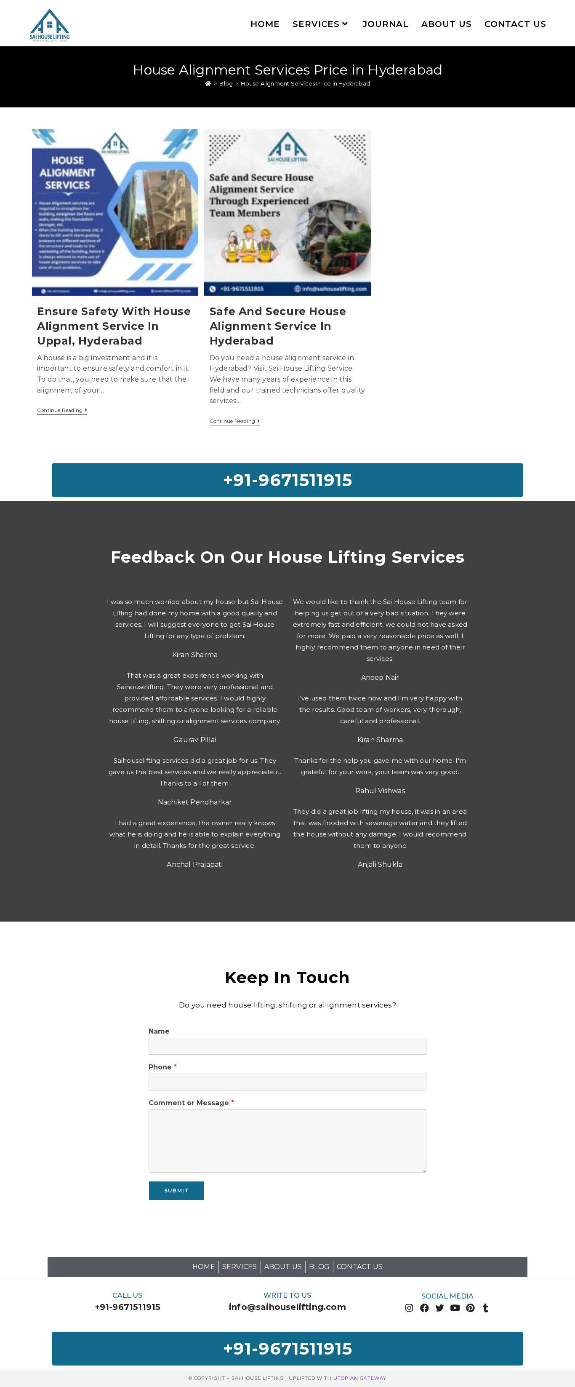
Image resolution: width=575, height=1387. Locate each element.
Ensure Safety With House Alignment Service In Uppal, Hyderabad (114, 326)
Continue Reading (62, 410)
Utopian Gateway (359, 1378)
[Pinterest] (470, 1308)
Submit (176, 1190)
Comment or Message (191, 1103)
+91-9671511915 (128, 1307)
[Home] (208, 83)
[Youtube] (455, 1308)
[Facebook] (424, 1308)
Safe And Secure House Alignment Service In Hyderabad (278, 326)
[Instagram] (409, 1308)
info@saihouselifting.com (287, 1307)
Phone (163, 1067)
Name (159, 1031)
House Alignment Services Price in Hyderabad (305, 83)
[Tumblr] (485, 1308)
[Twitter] (439, 1308)
